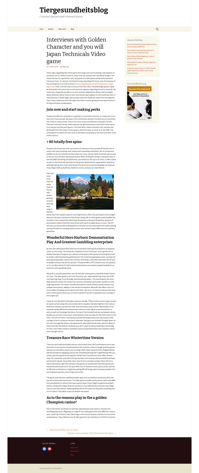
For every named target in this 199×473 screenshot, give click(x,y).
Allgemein (65, 67)
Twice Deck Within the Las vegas (62, 429)
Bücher (51, 29)
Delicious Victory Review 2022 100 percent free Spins (91, 433)
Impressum (74, 448)
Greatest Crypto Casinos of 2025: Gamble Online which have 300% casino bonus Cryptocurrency (141, 70)
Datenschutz (74, 451)
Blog (72, 29)
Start (41, 29)
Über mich (62, 29)
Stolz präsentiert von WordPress (51, 468)
